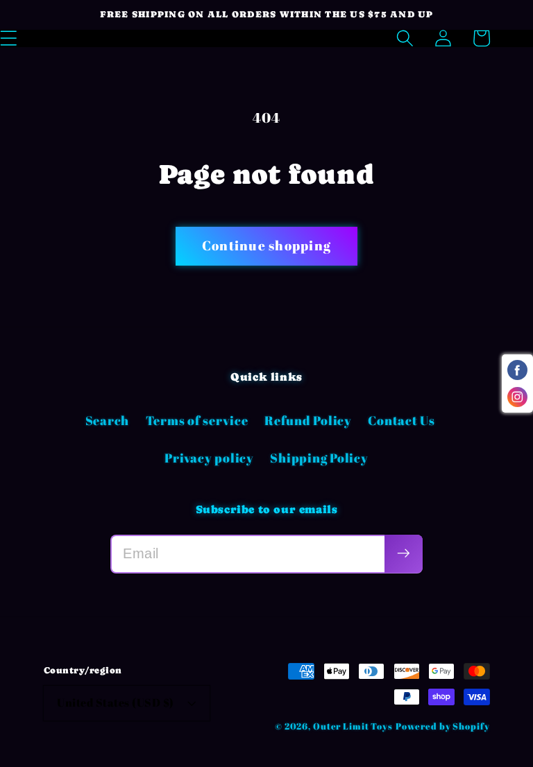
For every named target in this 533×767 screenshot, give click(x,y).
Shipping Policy (319, 457)
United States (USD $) (115, 702)
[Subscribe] (403, 554)
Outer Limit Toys (353, 726)
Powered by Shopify (443, 726)
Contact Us (401, 420)
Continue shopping (266, 245)
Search (107, 420)
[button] (405, 38)
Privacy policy (209, 457)
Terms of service (197, 420)
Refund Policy (308, 420)
